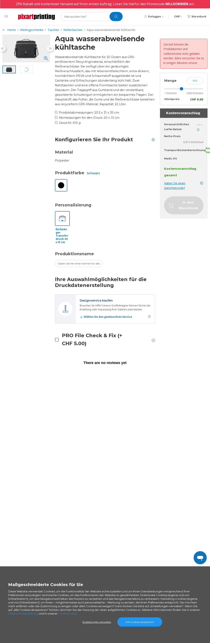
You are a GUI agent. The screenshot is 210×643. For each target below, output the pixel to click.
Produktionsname (74, 253)
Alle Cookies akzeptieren (140, 622)
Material (64, 152)
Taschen (53, 30)
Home (11, 30)
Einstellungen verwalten (96, 622)
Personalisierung (73, 205)
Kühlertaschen (72, 30)
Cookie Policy (67, 613)
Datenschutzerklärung (23, 613)
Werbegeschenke (31, 30)
